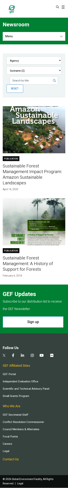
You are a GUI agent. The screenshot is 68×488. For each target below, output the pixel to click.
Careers (7, 444)
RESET (15, 89)
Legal (6, 451)
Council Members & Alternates (21, 429)
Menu (9, 36)
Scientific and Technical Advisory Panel (26, 389)
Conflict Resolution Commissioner (23, 422)
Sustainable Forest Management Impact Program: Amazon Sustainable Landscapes (32, 174)
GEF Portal (9, 374)
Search (57, 6)
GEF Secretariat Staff (15, 415)
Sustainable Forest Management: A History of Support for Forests (28, 264)
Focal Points (10, 437)
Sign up (33, 322)
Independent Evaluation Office (20, 381)
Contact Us (11, 459)
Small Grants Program (16, 396)
